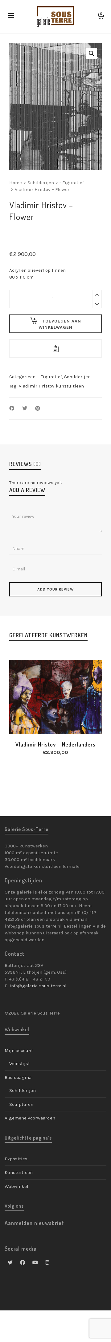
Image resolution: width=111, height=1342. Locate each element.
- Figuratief (72, 182)
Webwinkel (16, 1186)
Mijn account (19, 1050)
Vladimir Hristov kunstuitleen (51, 386)
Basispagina (18, 1077)
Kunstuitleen (19, 1172)
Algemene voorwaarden (30, 1118)
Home (15, 182)
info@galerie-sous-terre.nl (38, 986)
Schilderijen (40, 182)
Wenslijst (19, 1063)
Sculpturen (21, 1104)
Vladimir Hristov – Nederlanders (55, 744)
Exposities (16, 1159)
